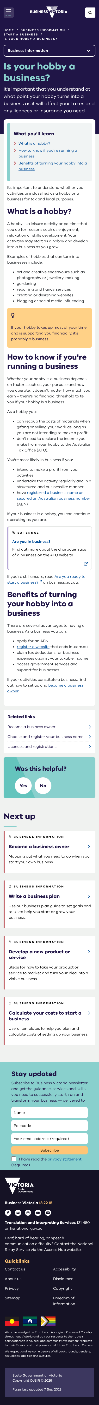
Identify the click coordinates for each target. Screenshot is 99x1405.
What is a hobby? (34, 143)
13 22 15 (45, 1203)
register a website (33, 646)
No (43, 786)
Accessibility (64, 1269)
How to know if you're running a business (48, 153)
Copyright (62, 1288)
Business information (43, 30)
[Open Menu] (9, 12)
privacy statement (64, 1159)
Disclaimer (63, 1279)
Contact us (15, 1269)
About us (13, 1279)
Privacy (12, 1288)
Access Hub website (62, 1249)
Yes (23, 786)
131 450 (83, 1222)
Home (9, 30)
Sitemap (12, 1298)
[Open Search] (90, 12)
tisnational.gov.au (26, 1228)
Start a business (21, 34)
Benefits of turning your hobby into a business (53, 166)
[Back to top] (85, 1386)
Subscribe (49, 1150)
